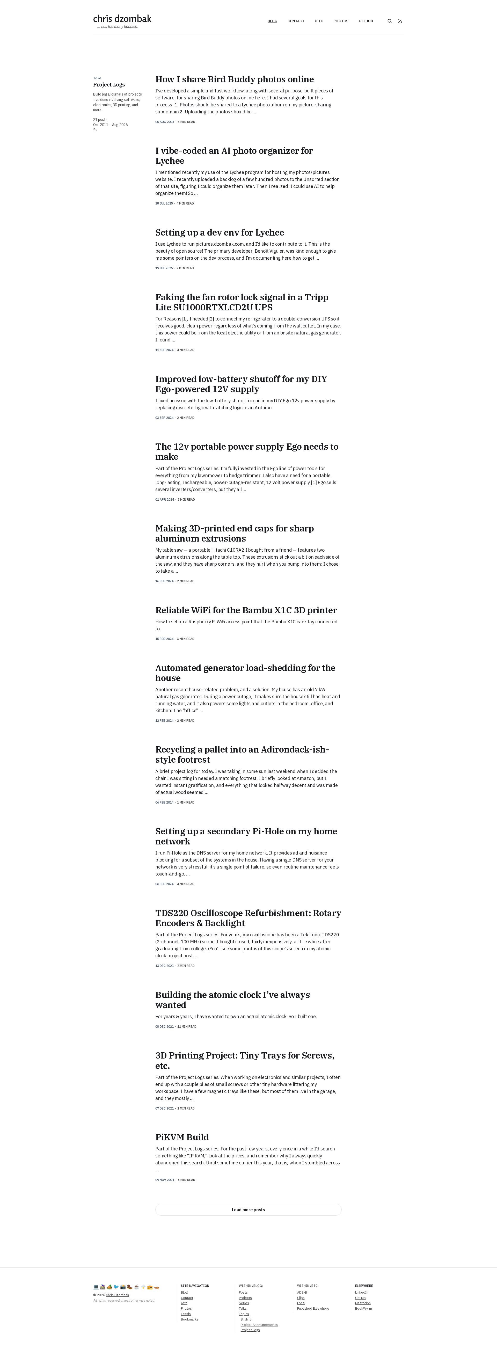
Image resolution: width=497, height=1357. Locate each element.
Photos (340, 21)
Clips (301, 1298)
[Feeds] (400, 21)
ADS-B (302, 1292)
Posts (243, 1292)
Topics (244, 1314)
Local (301, 1303)
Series (244, 1303)
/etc (319, 21)
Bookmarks (190, 1319)
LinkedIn (361, 1292)
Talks (243, 1308)
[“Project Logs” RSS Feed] (95, 129)
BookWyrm (363, 1308)
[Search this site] (390, 21)
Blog (272, 21)
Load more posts (248, 1209)
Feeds (186, 1314)
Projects (245, 1298)
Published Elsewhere (313, 1308)
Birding (246, 1319)
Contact (296, 21)
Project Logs (250, 1330)
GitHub (366, 21)
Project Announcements (259, 1325)
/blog (257, 1286)
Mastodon (363, 1303)
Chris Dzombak (122, 18)
